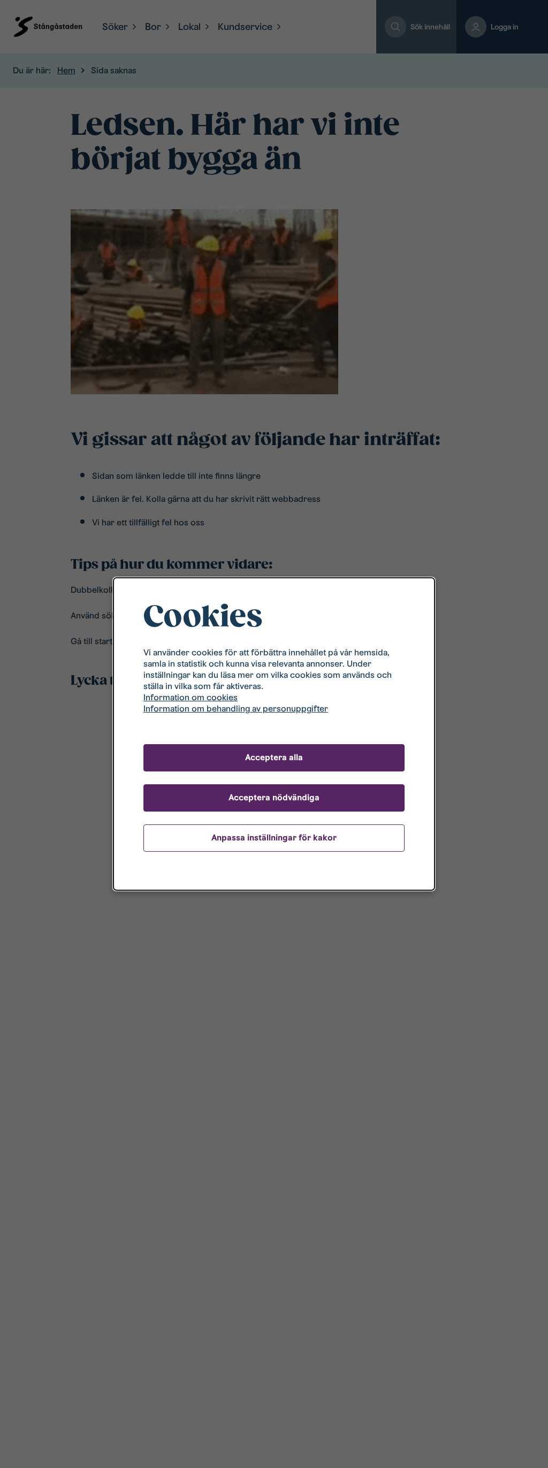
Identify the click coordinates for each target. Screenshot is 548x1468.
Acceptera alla (274, 757)
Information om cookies (190, 697)
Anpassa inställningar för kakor (274, 837)
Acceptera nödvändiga (274, 797)
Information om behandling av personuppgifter (235, 709)
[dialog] (274, 734)
